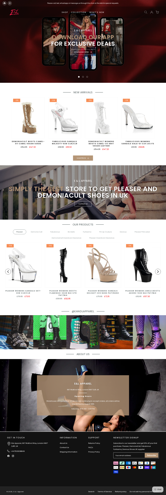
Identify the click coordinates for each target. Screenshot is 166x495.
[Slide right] (158, 271)
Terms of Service (105, 491)
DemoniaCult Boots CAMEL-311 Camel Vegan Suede (28, 142)
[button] (146, 12)
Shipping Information (68, 452)
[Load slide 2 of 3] (83, 77)
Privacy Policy (94, 452)
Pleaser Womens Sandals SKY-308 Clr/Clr (23, 292)
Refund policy (120, 491)
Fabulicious (55, 232)
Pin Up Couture (105, 232)
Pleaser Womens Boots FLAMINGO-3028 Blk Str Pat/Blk (63, 293)
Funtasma (87, 232)
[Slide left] (8, 271)
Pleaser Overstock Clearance (101, 238)
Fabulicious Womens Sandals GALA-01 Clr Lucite (138, 142)
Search (91, 491)
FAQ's (90, 447)
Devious (123, 232)
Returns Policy (94, 443)
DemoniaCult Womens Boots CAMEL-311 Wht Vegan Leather (101, 143)
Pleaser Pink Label (142, 232)
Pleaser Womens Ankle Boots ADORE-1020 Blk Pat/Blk (142, 292)
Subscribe (151, 455)
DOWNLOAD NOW (81, 52)
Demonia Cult (36, 232)
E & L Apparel (18, 492)
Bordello (71, 232)
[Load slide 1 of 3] (79, 77)
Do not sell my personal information (145, 491)
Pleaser (19, 232)
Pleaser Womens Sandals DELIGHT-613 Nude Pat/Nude (103, 292)
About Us (63, 443)
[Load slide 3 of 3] (87, 77)
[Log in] (151, 12)
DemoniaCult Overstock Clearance (66, 238)
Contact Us (64, 447)
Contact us (83, 204)
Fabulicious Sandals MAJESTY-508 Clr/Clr (64, 142)
